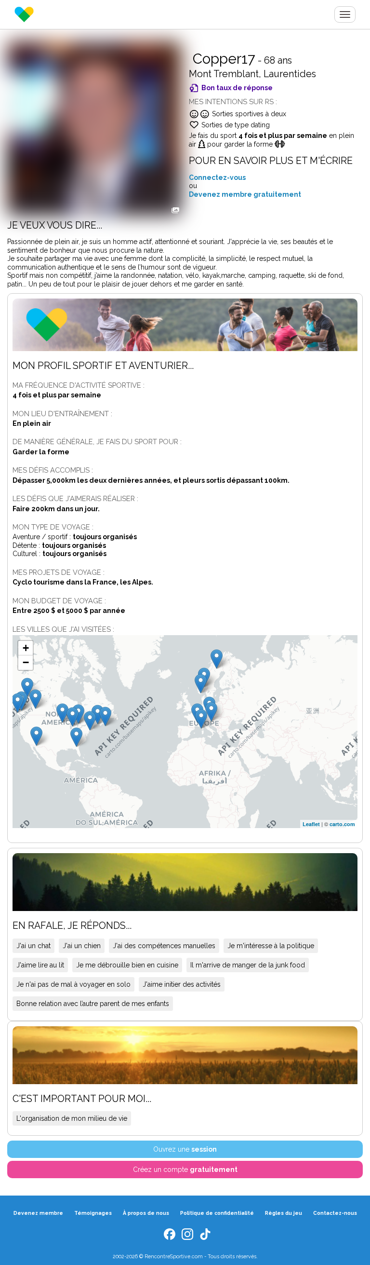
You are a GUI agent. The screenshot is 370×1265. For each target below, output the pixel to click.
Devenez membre (38, 1213)
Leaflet (311, 824)
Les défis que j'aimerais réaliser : (75, 498)
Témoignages (93, 1213)
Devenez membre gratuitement (245, 194)
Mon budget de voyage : (59, 601)
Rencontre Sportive (24, 14)
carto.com (342, 824)
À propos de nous (146, 1213)
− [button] (26, 662)
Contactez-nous (335, 1213)
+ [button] (26, 648)
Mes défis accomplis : (53, 470)
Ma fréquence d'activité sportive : (79, 385)
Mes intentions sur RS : (233, 101)
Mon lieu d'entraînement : (62, 413)
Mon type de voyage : (53, 527)
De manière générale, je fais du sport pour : (97, 441)
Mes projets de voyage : (59, 572)
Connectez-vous (217, 177)
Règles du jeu (283, 1213)
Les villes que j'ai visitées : (63, 629)
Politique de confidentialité (217, 1213)
